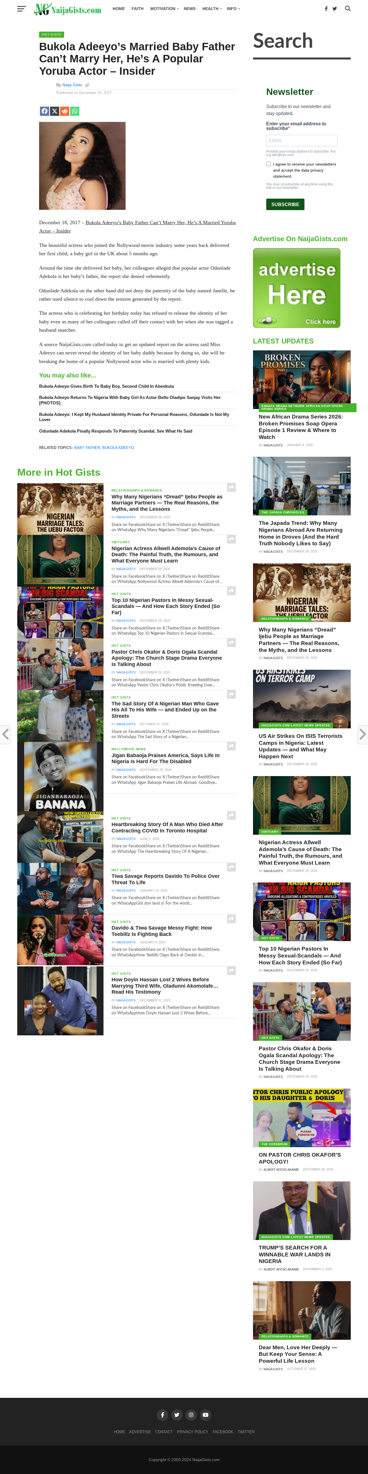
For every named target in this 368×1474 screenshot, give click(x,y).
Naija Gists (72, 84)
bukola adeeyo (118, 448)
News (189, 8)
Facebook (223, 1432)
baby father (87, 448)
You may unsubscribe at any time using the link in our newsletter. (299, 186)
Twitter (246, 1432)
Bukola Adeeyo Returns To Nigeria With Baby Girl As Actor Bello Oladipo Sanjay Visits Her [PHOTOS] (130, 400)
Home (119, 8)
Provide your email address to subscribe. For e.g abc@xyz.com (301, 153)
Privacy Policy (192, 1432)
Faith (137, 8)
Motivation (162, 8)
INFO (232, 8)
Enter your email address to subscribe (296, 126)
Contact (164, 1432)
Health (210, 8)
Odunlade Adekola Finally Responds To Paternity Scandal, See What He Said (115, 431)
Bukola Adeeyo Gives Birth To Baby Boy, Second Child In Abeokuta (106, 386)
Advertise (140, 1432)
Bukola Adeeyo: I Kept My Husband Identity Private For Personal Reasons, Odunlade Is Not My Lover (134, 417)
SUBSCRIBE (285, 204)
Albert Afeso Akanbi (281, 1169)
